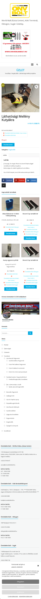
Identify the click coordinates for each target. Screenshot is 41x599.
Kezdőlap (8, 73)
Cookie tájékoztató (13, 596)
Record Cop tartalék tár (30, 214)
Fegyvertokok (10, 418)
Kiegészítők (15, 73)
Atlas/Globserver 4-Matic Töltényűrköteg (10, 215)
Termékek (7, 356)
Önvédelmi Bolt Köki (10, 135)
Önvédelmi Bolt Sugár (32, 234)
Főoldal (6, 345)
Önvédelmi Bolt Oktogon (12, 227)
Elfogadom (20, 582)
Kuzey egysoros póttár (10, 260)
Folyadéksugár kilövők (12, 403)
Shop (12, 229)
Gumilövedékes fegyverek (16, 361)
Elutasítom (20, 587)
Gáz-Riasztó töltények (12, 407)
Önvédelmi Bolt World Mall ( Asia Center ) (16, 133)
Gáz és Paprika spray (12, 399)
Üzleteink (6, 352)
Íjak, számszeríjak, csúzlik (13, 384)
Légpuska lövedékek (12, 414)
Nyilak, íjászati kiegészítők (16, 387)
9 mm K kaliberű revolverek (17, 368)
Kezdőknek (7, 431)
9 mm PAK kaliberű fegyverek (17, 364)
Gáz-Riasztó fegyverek (13, 358)
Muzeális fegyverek (12, 392)
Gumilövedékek (11, 411)
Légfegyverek (10, 396)
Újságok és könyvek (12, 426)
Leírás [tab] (5, 155)
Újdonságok (7, 348)
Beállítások (20, 592)
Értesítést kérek (8, 145)
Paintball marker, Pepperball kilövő (16, 377)
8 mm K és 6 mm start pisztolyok (18, 372)
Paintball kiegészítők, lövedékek (18, 379)
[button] (38, 566)
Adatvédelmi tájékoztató (25, 596)
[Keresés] (30, 333)
